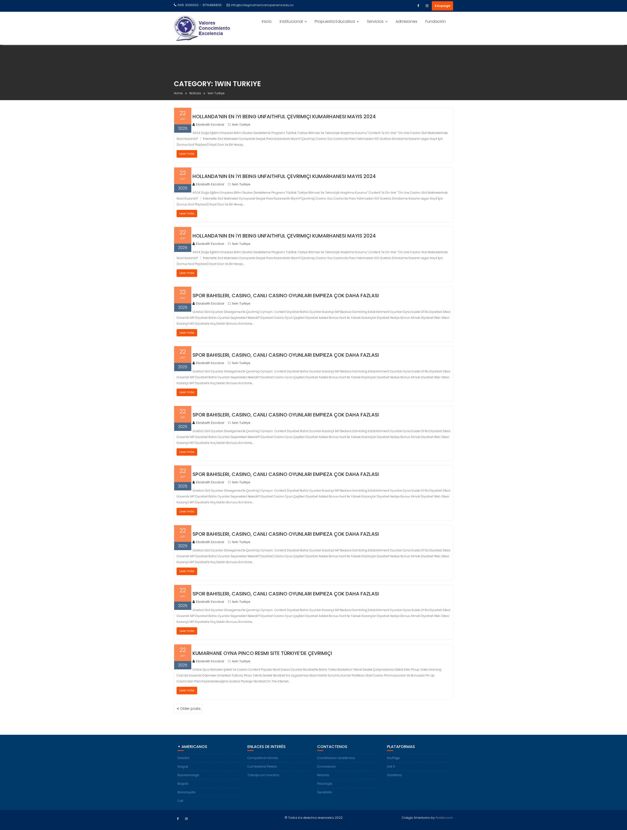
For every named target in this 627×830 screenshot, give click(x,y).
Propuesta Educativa (335, 21)
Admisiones (406, 21)
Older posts (190, 708)
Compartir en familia (262, 758)
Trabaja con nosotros (263, 775)
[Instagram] (427, 6)
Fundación (435, 21)
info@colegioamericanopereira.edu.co (262, 5)
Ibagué (183, 766)
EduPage (393, 758)
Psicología (324, 784)
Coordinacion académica (336, 758)
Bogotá (183, 784)
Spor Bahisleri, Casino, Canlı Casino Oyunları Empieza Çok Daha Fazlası (286, 295)
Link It (391, 766)
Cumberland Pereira (262, 766)
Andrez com (444, 818)
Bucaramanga (188, 775)
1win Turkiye (241, 124)
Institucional (291, 21)
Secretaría (324, 792)
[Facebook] (418, 6)
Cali (180, 801)
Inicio (267, 21)
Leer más (187, 153)
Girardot (183, 758)
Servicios (375, 21)
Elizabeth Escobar (210, 124)
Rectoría (323, 775)
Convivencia (326, 766)
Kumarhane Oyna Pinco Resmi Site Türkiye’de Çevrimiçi (262, 653)
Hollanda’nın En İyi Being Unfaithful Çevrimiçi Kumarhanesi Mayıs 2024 (284, 116)
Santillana (394, 775)
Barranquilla (186, 792)
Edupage (442, 5)
